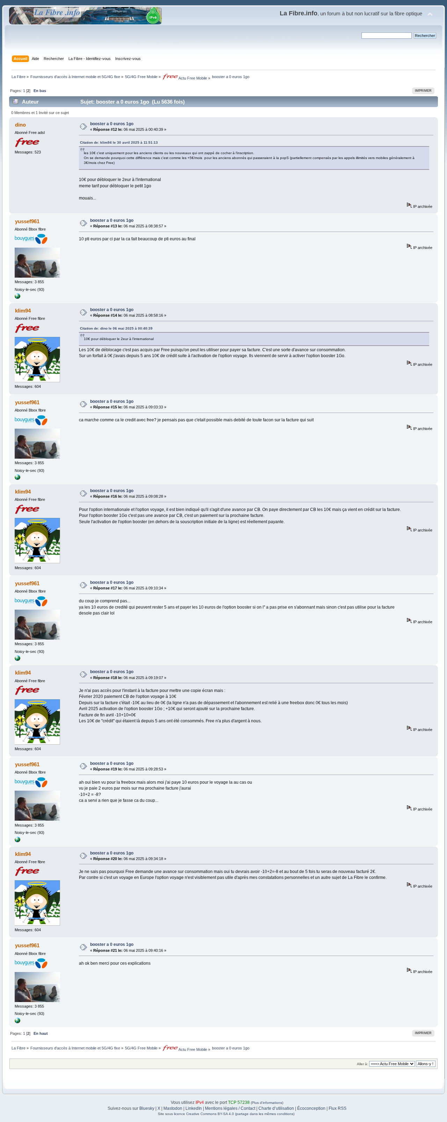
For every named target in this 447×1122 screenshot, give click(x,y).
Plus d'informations (267, 1103)
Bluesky (146, 1108)
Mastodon (172, 1108)
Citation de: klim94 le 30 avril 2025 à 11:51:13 (119, 142)
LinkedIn (193, 1108)
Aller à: (362, 1064)
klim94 (23, 311)
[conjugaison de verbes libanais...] (17, 297)
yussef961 (27, 221)
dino (20, 125)
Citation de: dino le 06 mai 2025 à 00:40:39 (116, 328)
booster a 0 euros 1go (111, 123)
